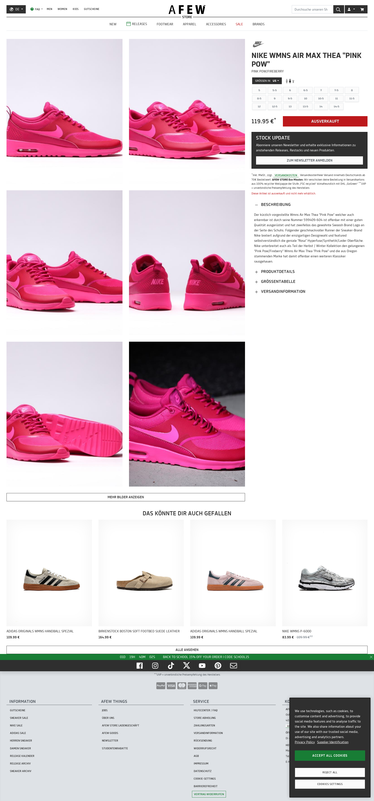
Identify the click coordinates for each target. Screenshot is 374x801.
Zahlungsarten (204, 725)
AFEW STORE (187, 9)
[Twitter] (187, 666)
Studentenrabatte (115, 748)
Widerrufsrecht (205, 748)
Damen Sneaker (20, 748)
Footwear (165, 24)
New (113, 24)
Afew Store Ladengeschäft (120, 725)
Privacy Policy (305, 742)
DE (17, 9)
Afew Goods (110, 733)
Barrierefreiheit (206, 786)
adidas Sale (18, 733)
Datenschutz (202, 771)
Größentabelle (277, 281)
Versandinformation (282, 291)
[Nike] (258, 44)
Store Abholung (205, 717)
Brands (258, 24)
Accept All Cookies (330, 755)
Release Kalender (22, 756)
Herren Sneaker (21, 740)
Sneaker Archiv (20, 771)
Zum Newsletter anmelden (309, 160)
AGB (196, 756)
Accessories (216, 24)
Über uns (108, 717)
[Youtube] (202, 666)
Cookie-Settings (205, 778)
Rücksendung (203, 740)
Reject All (329, 772)
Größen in (265, 81)
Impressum (201, 763)
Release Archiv (20, 763)
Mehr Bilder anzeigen (126, 497)
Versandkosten (286, 175)
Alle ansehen (187, 650)
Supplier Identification (332, 742)
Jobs (105, 710)
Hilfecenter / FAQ (206, 710)
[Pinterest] (218, 666)
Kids (76, 9)
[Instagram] (155, 666)
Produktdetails (277, 271)
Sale (239, 24)
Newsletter (110, 740)
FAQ (37, 9)
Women (62, 9)
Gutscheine (91, 9)
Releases (139, 24)
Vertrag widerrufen (209, 794)
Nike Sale (16, 725)
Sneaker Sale (19, 717)
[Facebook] (140, 666)
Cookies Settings (330, 784)
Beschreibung (275, 204)
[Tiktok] (171, 666)
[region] (330, 748)
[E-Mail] (234, 666)
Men (49, 9)
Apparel (189, 24)
